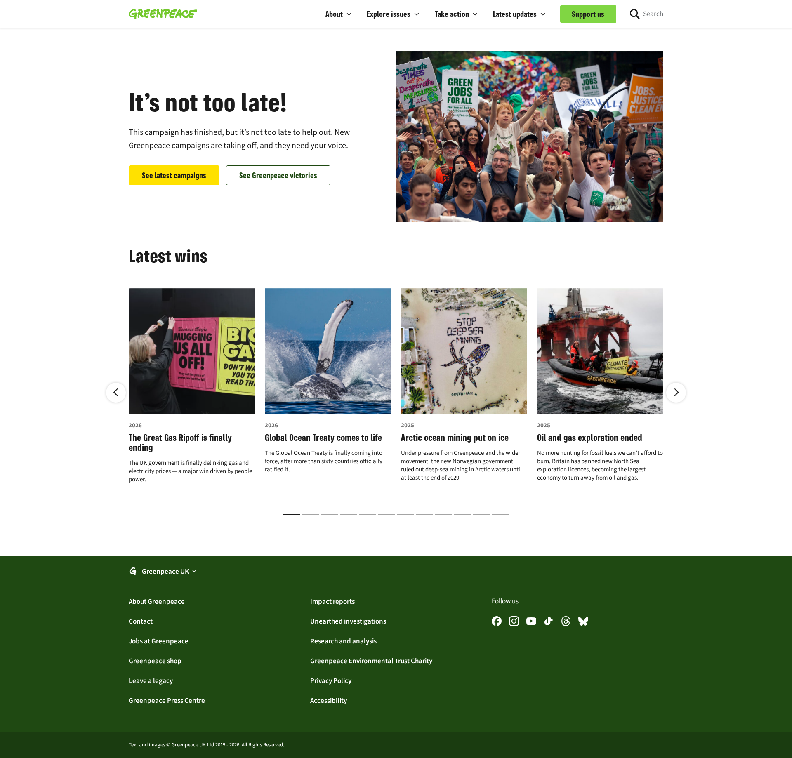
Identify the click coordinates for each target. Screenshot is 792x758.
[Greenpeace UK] (163, 14)
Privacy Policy (330, 680)
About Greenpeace (157, 601)
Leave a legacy (151, 680)
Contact (141, 621)
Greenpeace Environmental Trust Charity (371, 660)
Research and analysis (343, 640)
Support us (588, 14)
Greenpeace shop (155, 660)
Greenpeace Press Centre (167, 700)
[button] (338, 14)
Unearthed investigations (348, 621)
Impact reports (332, 601)
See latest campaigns (174, 175)
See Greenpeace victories (278, 175)
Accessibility (328, 700)
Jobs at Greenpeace (159, 640)
